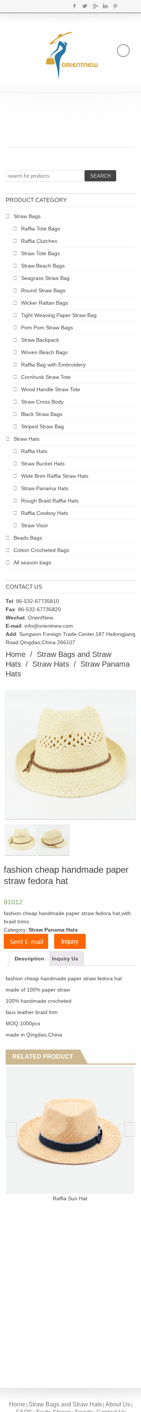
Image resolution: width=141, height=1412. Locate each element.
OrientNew (40, 618)
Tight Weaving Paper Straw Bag (59, 315)
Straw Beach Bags (43, 266)
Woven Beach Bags (44, 352)
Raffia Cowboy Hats (44, 513)
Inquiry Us (65, 959)
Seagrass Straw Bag (45, 278)
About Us (117, 1404)
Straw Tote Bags (40, 253)
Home (16, 654)
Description (29, 959)
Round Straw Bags (43, 290)
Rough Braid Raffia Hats (50, 501)
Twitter (84, 6)
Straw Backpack (40, 340)
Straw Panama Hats (44, 488)
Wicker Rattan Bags (44, 303)
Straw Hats (26, 439)
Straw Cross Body (42, 402)
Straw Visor (34, 525)
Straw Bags (27, 216)
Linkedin (105, 6)
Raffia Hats (34, 451)
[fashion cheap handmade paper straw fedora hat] (21, 840)
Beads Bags (28, 538)
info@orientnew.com (48, 626)
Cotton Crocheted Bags (41, 550)
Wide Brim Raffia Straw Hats (54, 476)
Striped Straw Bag (42, 426)
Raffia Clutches (39, 241)
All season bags (32, 562)
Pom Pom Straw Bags (47, 328)
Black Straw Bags (41, 414)
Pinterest (115, 6)
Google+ (95, 6)
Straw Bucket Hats (43, 464)
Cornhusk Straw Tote (46, 377)
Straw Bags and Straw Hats (65, 1404)
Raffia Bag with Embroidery (53, 365)
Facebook (74, 6)
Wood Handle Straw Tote (50, 389)
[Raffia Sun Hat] (70, 1130)
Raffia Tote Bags (40, 229)
